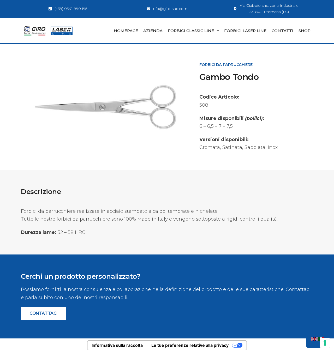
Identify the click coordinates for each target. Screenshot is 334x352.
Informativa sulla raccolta (117, 345)
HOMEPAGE (126, 30)
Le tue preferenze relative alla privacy (190, 345)
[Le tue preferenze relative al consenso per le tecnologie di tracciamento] (325, 343)
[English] (314, 338)
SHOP (305, 30)
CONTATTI (282, 30)
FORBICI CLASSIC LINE (191, 30)
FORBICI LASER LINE (245, 30)
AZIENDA (153, 30)
